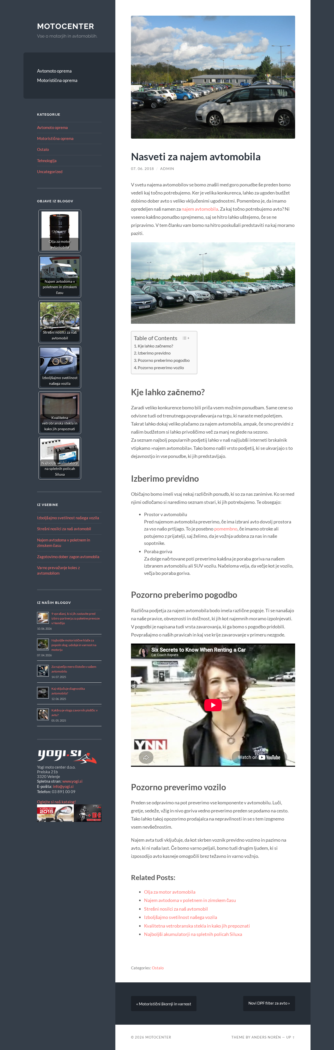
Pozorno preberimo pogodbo (164, 360)
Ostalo (43, 149)
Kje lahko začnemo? (155, 346)
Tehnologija (47, 160)
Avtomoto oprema (54, 71)
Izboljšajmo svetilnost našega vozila (68, 517)
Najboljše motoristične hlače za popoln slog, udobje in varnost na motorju (73, 645)
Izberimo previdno (154, 353)
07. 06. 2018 (142, 169)
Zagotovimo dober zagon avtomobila (68, 556)
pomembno (225, 529)
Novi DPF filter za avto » (269, 1003)
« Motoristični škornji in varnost (163, 1003)
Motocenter (65, 26)
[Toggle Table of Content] (186, 338)
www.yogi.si (72, 781)
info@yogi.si (63, 786)
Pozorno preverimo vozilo (161, 367)
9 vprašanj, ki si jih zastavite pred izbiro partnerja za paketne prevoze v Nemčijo (75, 618)
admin (167, 169)
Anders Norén (266, 1037)
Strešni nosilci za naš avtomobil (64, 528)
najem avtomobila (200, 209)
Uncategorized (49, 171)
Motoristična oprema (57, 80)
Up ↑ (290, 1037)
